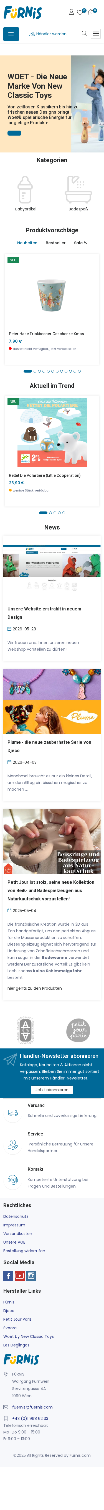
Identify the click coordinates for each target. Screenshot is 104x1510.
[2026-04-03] (10, 762)
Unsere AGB (14, 1242)
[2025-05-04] (10, 910)
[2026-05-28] (10, 628)
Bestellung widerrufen (24, 1251)
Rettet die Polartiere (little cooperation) (45, 475)
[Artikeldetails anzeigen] (12, 295)
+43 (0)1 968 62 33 (30, 1418)
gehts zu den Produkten (34, 988)
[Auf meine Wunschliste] (12, 307)
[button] (5, 96)
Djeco (8, 1310)
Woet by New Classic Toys (28, 1336)
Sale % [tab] (80, 243)
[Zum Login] (71, 13)
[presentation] (8, 196)
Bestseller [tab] (56, 243)
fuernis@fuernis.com (32, 1407)
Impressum (14, 1225)
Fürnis (8, 1302)
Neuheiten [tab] (27, 243)
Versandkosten (17, 1233)
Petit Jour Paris (17, 1319)
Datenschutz (15, 1216)
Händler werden (51, 34)
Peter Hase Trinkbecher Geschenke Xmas (46, 334)
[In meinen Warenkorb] (12, 282)
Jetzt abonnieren (52, 1090)
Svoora (10, 1328)
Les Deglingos (16, 1345)
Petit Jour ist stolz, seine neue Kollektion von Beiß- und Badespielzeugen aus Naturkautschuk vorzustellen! (50, 891)
